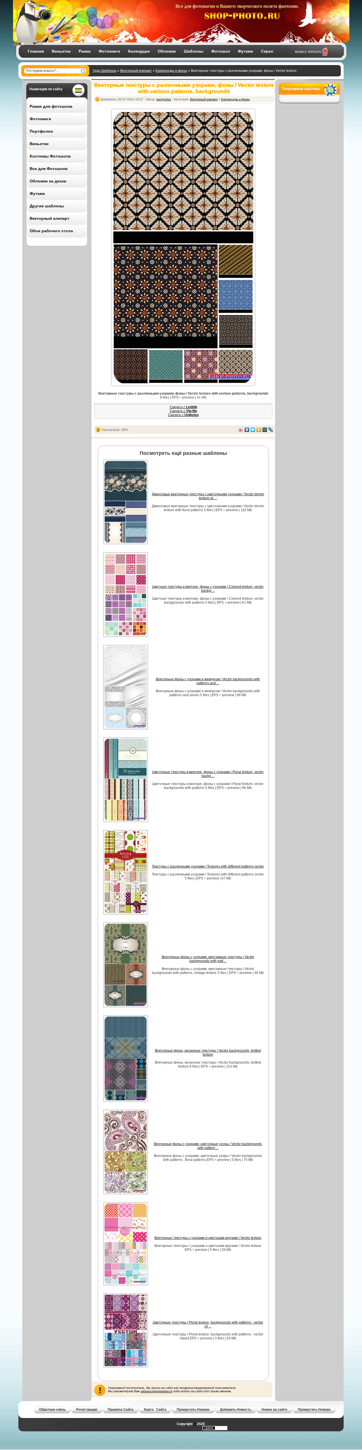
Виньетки (61, 51)
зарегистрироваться (156, 1391)
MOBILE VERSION (308, 51)
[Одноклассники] (259, 429)
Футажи (245, 51)
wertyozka (163, 99)
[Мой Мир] (265, 429)
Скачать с (183, 407)
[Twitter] (253, 429)
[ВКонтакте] (247, 429)
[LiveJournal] (271, 429)
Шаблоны (193, 51)
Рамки (85, 51)
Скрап (267, 51)
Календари (139, 51)
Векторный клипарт (136, 71)
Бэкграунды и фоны (171, 71)
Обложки (167, 51)
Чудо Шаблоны (104, 71)
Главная (36, 51)
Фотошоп (220, 51)
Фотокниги (109, 51)
